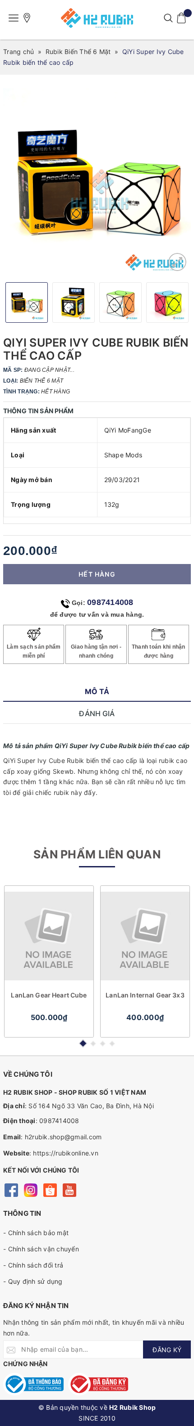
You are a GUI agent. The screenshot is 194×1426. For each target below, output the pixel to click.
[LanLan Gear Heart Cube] (49, 936)
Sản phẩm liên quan (97, 854)
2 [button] (93, 1044)
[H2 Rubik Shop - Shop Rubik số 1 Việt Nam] (97, 18)
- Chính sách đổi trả (33, 1265)
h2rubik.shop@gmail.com (63, 1137)
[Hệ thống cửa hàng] (27, 18)
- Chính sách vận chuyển (41, 1249)
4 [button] (112, 1044)
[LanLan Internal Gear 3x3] (145, 936)
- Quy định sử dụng (33, 1281)
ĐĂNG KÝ (166, 1350)
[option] (97, 181)
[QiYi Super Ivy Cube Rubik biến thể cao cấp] (177, 262)
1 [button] (83, 1043)
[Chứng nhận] (33, 1384)
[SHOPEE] (50, 1189)
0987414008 (110, 602)
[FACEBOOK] (11, 1189)
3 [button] (103, 1044)
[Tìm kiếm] (168, 18)
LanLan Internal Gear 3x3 (145, 995)
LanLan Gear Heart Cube (49, 995)
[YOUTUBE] (69, 1189)
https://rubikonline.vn (65, 1153)
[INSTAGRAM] (30, 1189)
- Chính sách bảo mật (36, 1232)
